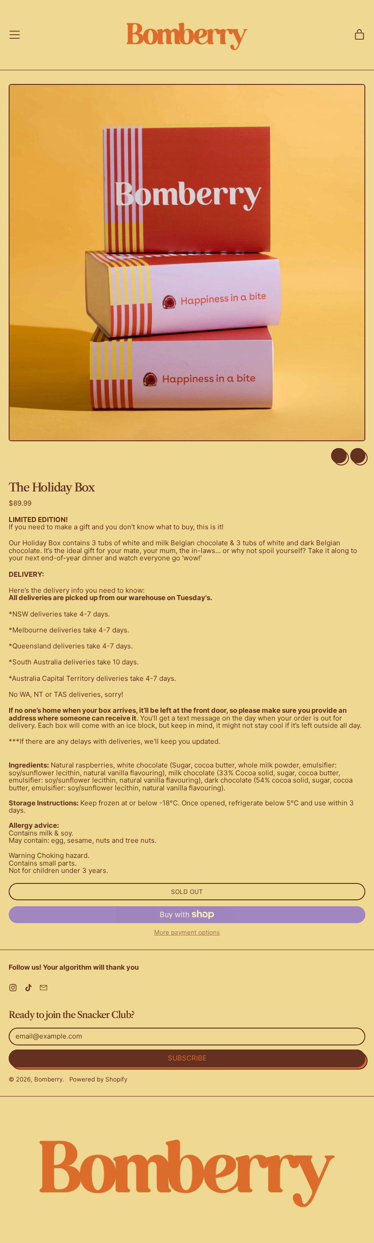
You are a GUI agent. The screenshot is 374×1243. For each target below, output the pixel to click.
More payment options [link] (187, 932)
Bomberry (48, 1079)
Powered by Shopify (98, 1079)
